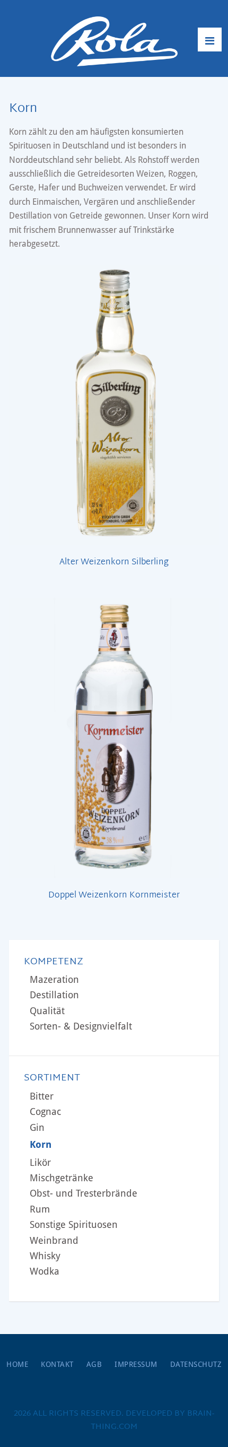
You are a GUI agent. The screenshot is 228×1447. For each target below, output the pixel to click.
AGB (94, 1364)
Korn (40, 1144)
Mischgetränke (61, 1177)
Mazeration (54, 979)
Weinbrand (54, 1240)
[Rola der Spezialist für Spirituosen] (114, 41)
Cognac (45, 1111)
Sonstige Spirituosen (74, 1224)
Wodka (44, 1271)
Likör (40, 1162)
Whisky (45, 1255)
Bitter (42, 1096)
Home (17, 1364)
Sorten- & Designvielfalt (81, 1026)
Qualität (47, 1010)
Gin (37, 1127)
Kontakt (57, 1364)
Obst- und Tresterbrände (83, 1193)
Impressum (136, 1364)
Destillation (54, 994)
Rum (40, 1209)
